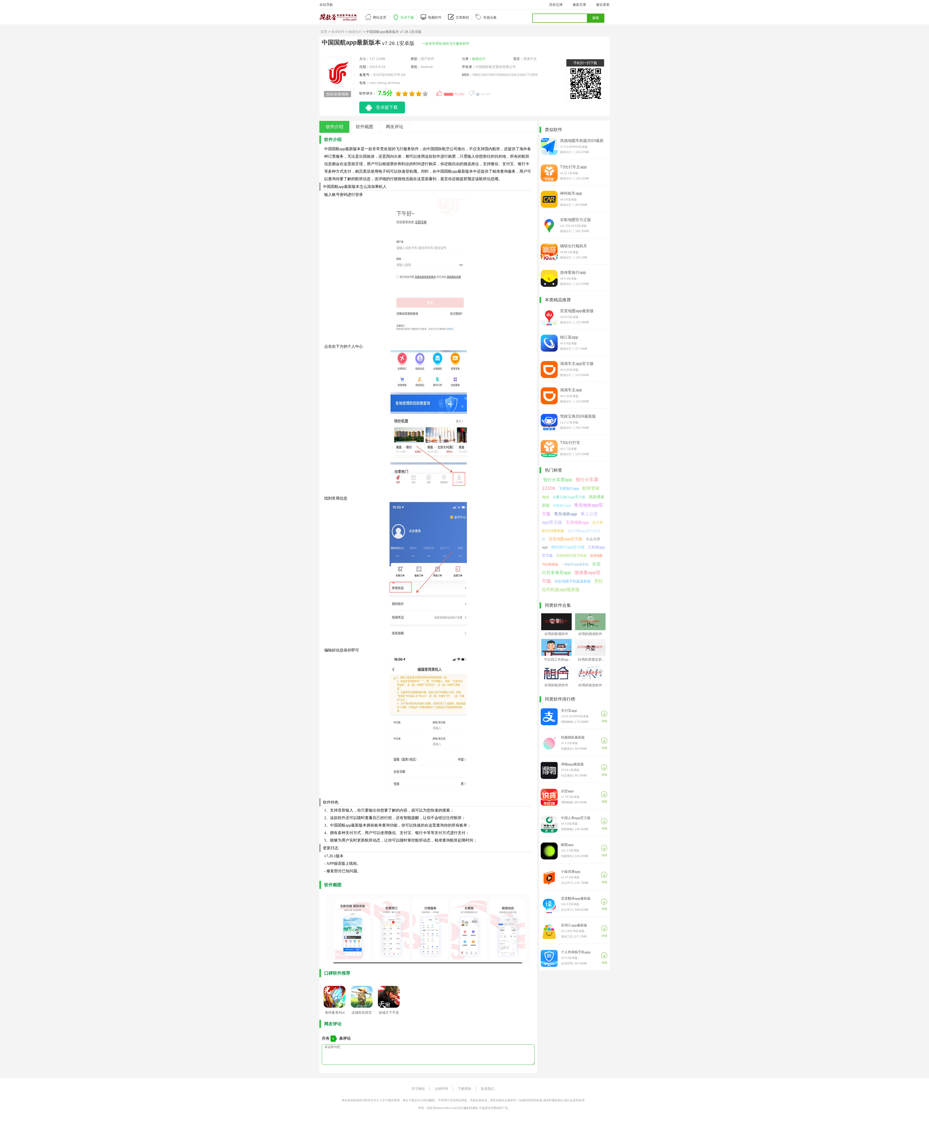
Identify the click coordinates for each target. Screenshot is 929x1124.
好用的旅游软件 (590, 685)
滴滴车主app (571, 390)
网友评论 (394, 126)
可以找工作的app (557, 659)
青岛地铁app (565, 514)
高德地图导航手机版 (571, 555)
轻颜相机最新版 (573, 737)
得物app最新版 (572, 764)
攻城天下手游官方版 (389, 1014)
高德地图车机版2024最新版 (582, 141)
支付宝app (569, 710)
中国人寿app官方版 (576, 818)
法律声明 (441, 1089)
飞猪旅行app (569, 488)
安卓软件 (338, 32)
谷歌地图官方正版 (575, 220)
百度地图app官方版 (565, 539)
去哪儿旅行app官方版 (569, 497)
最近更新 (603, 5)
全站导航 (326, 5)
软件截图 (364, 126)
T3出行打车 (570, 443)
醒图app (567, 845)
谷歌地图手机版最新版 (572, 581)
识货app (567, 791)
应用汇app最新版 (574, 925)
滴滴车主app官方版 (577, 364)
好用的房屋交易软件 (593, 659)
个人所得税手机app (576, 952)
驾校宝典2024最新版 (578, 416)
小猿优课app (570, 871)
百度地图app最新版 (577, 311)
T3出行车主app (573, 167)
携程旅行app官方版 (568, 547)
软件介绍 (334, 126)
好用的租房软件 (556, 685)
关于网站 (418, 1089)
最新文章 (579, 5)
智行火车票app (557, 479)
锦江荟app (569, 337)
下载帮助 (464, 1089)
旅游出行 (355, 32)
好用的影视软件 (556, 634)
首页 (324, 32)
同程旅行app (562, 505)
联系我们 (487, 1089)
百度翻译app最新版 (576, 898)
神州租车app (571, 193)
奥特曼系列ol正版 (335, 1014)
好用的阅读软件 (590, 634)
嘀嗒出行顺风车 (573, 246)
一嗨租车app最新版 (575, 564)
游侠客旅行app (573, 272)
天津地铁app (577, 522)
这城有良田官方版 (362, 1014)
